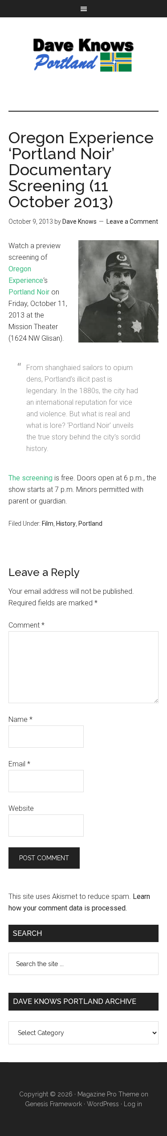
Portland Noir (28, 292)
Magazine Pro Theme (108, 1094)
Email (19, 764)
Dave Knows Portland (83, 55)
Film (47, 523)
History (66, 523)
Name (20, 719)
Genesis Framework (53, 1104)
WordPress (103, 1104)
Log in (133, 1104)
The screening (30, 478)
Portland (90, 523)
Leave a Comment (132, 221)
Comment (26, 625)
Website (21, 808)
